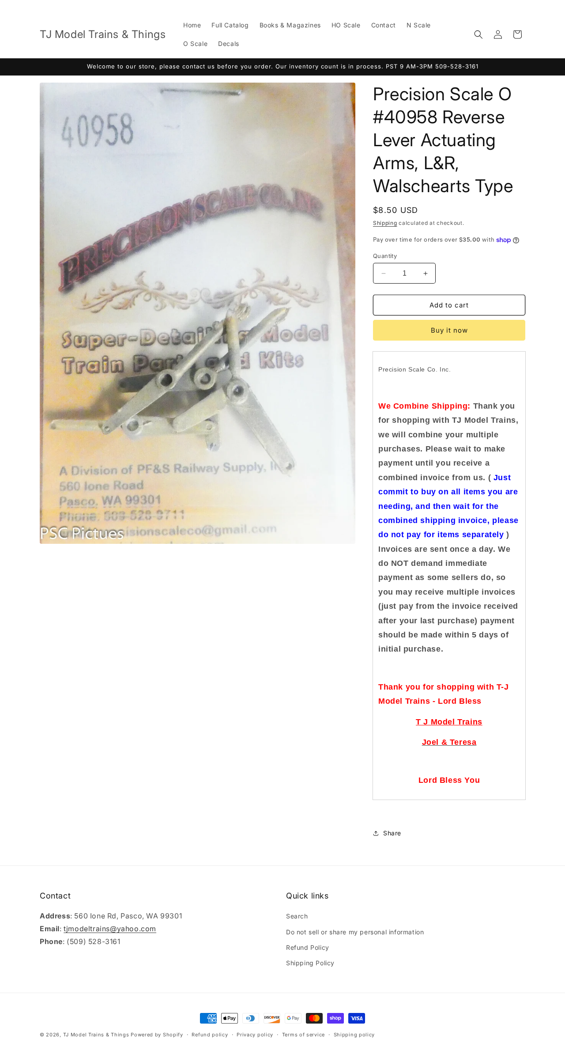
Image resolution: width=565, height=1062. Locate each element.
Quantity (385, 255)
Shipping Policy (310, 963)
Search (297, 916)
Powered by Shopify (157, 1035)
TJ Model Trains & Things (96, 1035)
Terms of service (303, 1035)
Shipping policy (354, 1035)
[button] (478, 34)
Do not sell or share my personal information (355, 932)
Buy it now (449, 330)
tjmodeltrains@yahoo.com (110, 928)
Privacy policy (255, 1035)
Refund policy (210, 1035)
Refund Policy (307, 947)
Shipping (385, 223)
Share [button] (392, 833)
